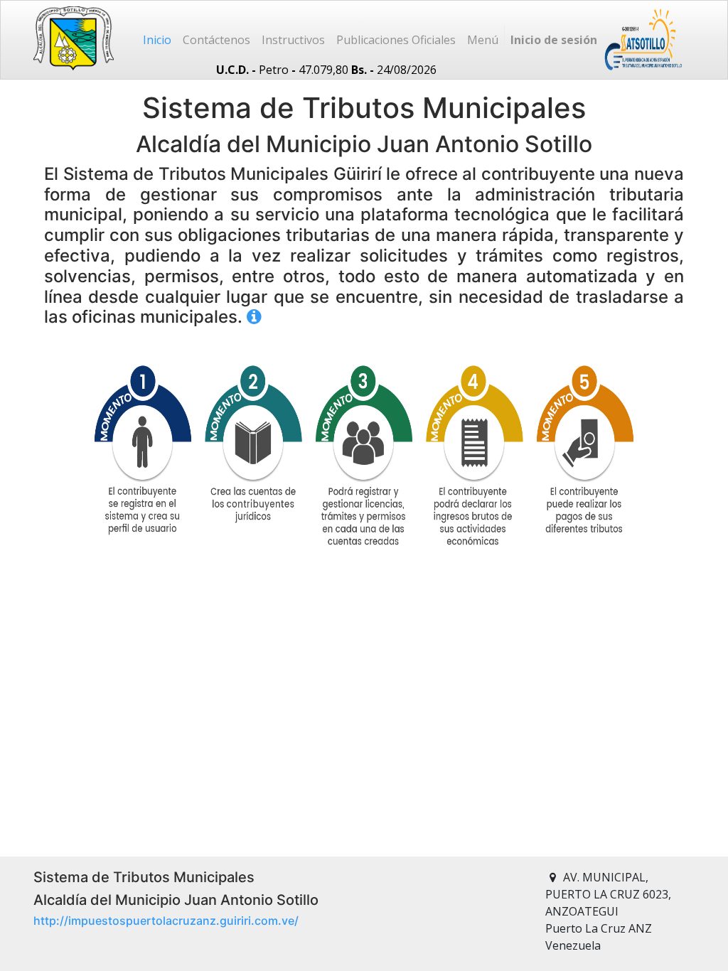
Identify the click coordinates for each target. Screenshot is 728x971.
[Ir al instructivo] (254, 316)
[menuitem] (157, 40)
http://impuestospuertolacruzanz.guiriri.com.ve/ (166, 920)
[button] (482, 40)
